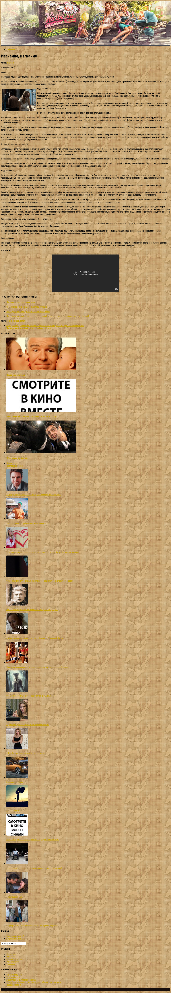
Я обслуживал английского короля (21, 980)
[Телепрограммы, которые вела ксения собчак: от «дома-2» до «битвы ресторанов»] (17, 547)
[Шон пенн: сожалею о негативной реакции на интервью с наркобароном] (17, 662)
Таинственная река (14, 897)
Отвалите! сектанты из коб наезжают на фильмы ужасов (31, 696)
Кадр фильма (20, 321)
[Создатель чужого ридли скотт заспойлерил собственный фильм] (17, 633)
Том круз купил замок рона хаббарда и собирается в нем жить (33, 494)
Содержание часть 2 (15, 938)
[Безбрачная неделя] (17, 777)
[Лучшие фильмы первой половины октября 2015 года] (41, 411)
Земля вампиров (13, 977)
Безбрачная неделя (14, 782)
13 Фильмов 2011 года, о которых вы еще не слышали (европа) (34, 868)
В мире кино (11, 954)
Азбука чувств (12, 810)
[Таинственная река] (17, 892)
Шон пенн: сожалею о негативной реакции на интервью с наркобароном (37, 667)
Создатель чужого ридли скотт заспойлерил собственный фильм (34, 638)
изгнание (11, 321)
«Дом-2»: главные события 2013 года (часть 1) (26, 753)
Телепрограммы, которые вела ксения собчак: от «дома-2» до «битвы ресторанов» (42, 552)
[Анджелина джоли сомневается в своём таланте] (17, 720)
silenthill (10, 62)
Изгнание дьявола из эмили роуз (20, 302)
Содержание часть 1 (15, 936)
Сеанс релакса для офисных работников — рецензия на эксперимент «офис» (39, 581)
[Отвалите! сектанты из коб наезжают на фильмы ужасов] (17, 691)
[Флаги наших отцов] (41, 369)
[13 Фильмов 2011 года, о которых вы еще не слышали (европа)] (17, 863)
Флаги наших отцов (15, 375)
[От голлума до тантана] (41, 452)
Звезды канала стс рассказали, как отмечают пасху (28, 523)
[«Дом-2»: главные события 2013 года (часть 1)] (17, 748)
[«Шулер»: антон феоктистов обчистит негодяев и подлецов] (17, 921)
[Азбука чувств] (17, 806)
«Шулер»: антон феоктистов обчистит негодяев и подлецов (32, 925)
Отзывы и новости (14, 959)
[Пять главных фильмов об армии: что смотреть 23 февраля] (17, 605)
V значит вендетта (14, 974)
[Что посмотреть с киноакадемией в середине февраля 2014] (17, 835)
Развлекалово (12, 962)
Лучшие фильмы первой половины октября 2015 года (31, 416)
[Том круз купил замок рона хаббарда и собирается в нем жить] (17, 490)
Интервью (10, 956)
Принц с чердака (13, 985)
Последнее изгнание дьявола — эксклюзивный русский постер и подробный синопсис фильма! (47, 316)
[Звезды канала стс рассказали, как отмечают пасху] (17, 518)
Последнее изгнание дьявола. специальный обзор (28, 311)
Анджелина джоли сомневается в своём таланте (27, 724)
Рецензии (10, 49)
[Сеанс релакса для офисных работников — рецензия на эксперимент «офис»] (17, 576)
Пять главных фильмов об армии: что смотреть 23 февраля (32, 609)
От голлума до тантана (17, 458)
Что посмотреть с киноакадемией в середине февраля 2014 (32, 839)
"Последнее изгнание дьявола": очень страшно (26, 307)
